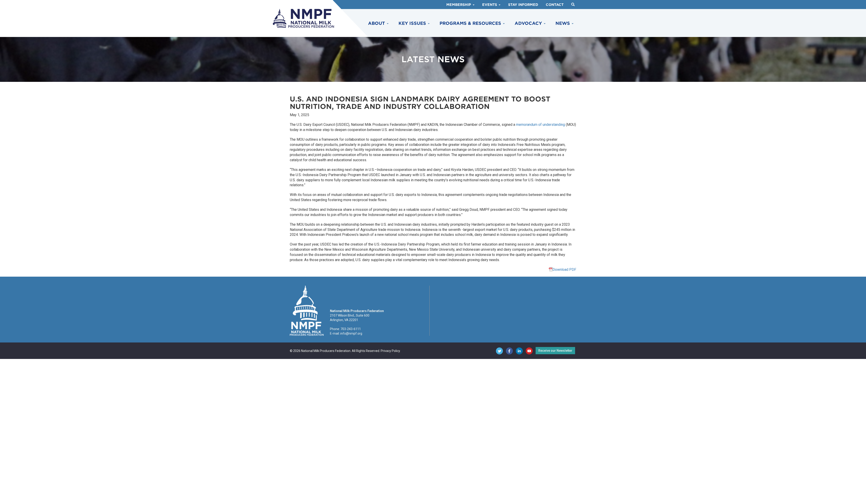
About (377, 23)
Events (490, 5)
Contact (555, 5)
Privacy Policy (390, 351)
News (563, 23)
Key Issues (412, 23)
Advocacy (529, 23)
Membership (459, 5)
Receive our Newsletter (555, 350)
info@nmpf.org (351, 333)
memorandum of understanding (540, 124)
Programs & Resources (471, 23)
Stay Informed (523, 5)
